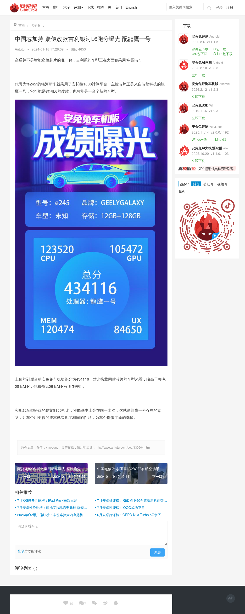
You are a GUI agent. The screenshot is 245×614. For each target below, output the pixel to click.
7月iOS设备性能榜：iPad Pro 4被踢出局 (47, 500)
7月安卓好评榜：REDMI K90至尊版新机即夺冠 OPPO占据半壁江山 (132, 500)
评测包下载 (200, 48)
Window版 (199, 139)
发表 (157, 552)
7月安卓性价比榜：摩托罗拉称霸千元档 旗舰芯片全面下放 (52, 507)
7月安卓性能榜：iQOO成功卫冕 (121, 507)
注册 (229, 7)
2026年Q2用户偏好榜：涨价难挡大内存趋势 (50, 514)
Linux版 (221, 139)
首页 (19, 25)
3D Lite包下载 (222, 53)
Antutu (20, 49)
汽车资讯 (37, 25)
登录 (219, 7)
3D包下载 (219, 48)
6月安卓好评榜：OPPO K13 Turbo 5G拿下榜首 (130, 514)
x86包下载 (199, 53)
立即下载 (198, 75)
